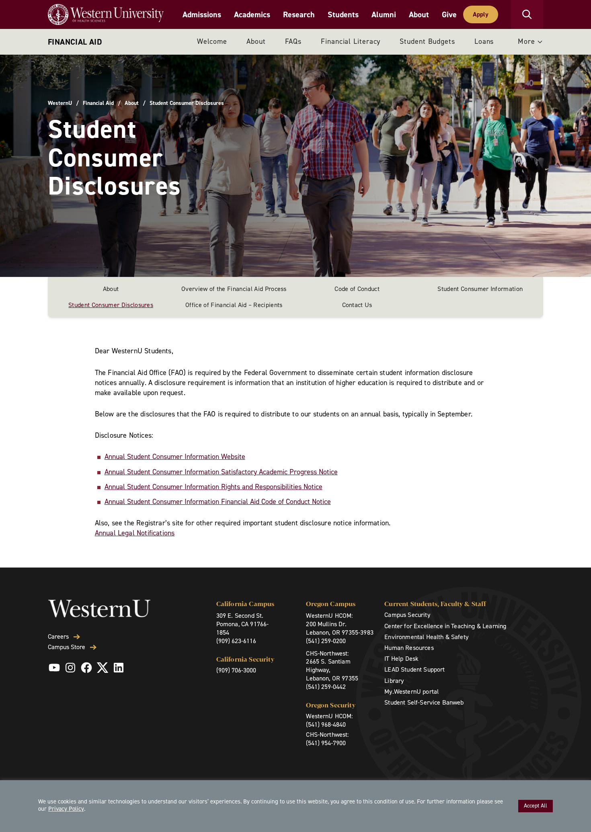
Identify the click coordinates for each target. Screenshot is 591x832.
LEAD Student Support (414, 669)
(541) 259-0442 (326, 686)
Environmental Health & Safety (426, 637)
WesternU (60, 103)
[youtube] (54, 667)
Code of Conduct (357, 289)
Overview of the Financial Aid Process (234, 289)
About (419, 14)
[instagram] (70, 667)
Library (394, 680)
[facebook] (86, 667)
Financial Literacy (350, 41)
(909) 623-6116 (236, 641)
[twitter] (102, 667)
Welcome (212, 41)
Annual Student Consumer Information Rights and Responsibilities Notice (213, 487)
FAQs (293, 41)
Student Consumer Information (480, 289)
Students (343, 14)
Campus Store (66, 647)
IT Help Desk (401, 658)
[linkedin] (118, 667)
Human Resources (408, 647)
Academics (252, 14)
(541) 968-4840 (326, 724)
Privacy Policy (66, 809)
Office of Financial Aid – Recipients (234, 305)
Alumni (383, 14)
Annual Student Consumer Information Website (175, 456)
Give (449, 14)
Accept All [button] (535, 805)
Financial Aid (75, 42)
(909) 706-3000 (236, 670)
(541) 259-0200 (326, 641)
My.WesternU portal (411, 691)
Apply (480, 14)
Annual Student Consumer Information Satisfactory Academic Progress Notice (221, 472)
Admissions (202, 14)
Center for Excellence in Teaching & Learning (445, 626)
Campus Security (407, 615)
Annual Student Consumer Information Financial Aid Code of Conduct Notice (218, 501)
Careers (58, 637)
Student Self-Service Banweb (424, 702)
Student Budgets (427, 41)
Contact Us (357, 305)
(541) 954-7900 (326, 743)
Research (299, 14)
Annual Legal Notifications (135, 533)
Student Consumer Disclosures (110, 305)
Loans (484, 41)
